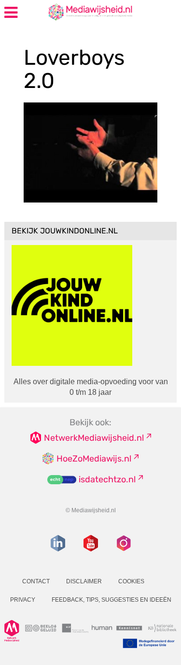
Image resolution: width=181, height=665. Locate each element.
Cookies (131, 581)
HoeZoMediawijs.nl (93, 458)
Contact (36, 581)
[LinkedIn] (58, 543)
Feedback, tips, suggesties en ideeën (111, 599)
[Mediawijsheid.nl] (71, 11)
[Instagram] (123, 543)
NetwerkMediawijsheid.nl (94, 438)
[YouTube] (91, 543)
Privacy (22, 599)
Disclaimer (84, 581)
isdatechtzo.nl (107, 479)
